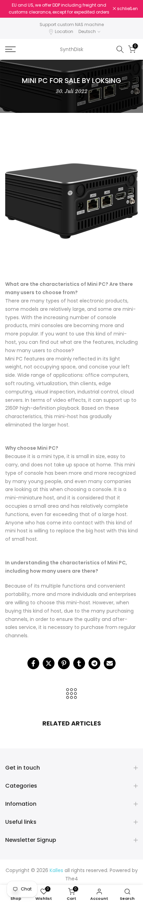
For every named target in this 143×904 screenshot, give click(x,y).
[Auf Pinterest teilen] (64, 663)
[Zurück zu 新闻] (71, 694)
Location (64, 31)
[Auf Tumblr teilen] (79, 663)
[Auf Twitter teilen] (48, 663)
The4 (71, 879)
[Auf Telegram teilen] (94, 663)
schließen (127, 9)
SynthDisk (71, 49)
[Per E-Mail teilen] (110, 663)
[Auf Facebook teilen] (33, 663)
